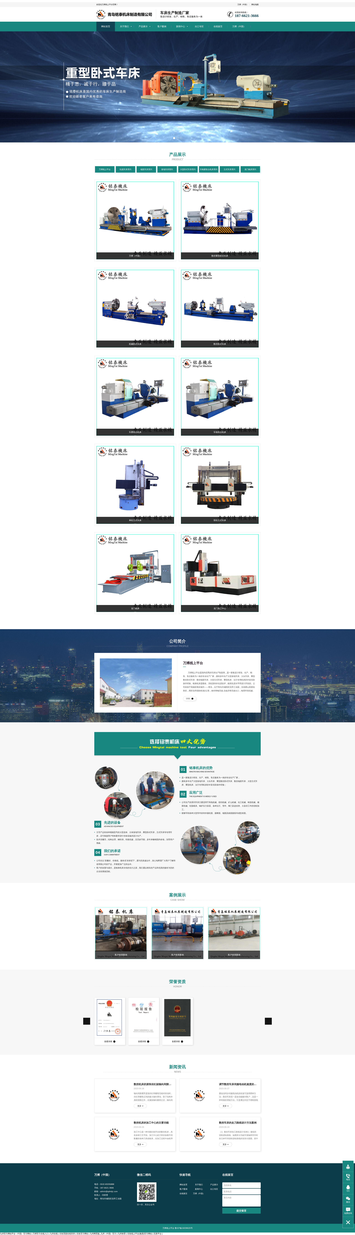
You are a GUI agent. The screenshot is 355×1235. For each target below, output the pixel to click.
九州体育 (122, 1234)
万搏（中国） (242, 4)
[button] (86, 1021)
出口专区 (199, 26)
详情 (188, 698)
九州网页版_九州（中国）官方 (103, 1234)
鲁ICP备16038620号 (184, 1228)
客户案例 (161, 26)
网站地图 (255, 4)
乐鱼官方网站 (82, 1234)
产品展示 (143, 26)
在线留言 (218, 26)
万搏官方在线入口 (40, 1234)
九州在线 (54, 1234)
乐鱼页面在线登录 (67, 1234)
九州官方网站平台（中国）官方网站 (15, 1234)
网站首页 (105, 26)
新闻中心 (180, 26)
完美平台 (157, 1234)
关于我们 (124, 26)
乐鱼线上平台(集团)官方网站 (139, 1234)
